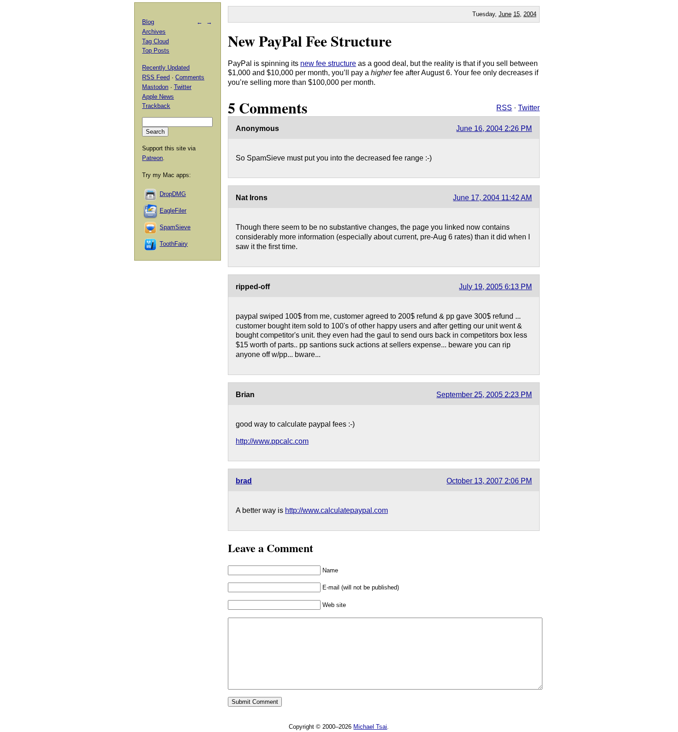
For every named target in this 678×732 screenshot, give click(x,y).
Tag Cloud (155, 41)
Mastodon (155, 86)
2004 (529, 14)
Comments (189, 77)
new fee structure (328, 63)
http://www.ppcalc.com (272, 441)
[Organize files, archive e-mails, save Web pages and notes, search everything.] (151, 210)
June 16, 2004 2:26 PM (494, 128)
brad (244, 481)
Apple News (158, 96)
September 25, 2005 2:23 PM (484, 395)
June (505, 14)
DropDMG (173, 193)
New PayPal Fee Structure (310, 41)
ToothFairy (174, 243)
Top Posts (155, 50)
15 (516, 14)
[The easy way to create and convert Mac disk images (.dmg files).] (151, 193)
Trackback (156, 105)
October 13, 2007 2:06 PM (489, 481)
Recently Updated (166, 67)
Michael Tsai (370, 726)
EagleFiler (173, 210)
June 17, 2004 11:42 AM (492, 198)
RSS (504, 108)
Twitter (529, 108)
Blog (148, 21)
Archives (154, 31)
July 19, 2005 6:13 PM (495, 287)
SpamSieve (175, 227)
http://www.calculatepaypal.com (336, 510)
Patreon (152, 158)
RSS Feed (156, 77)
